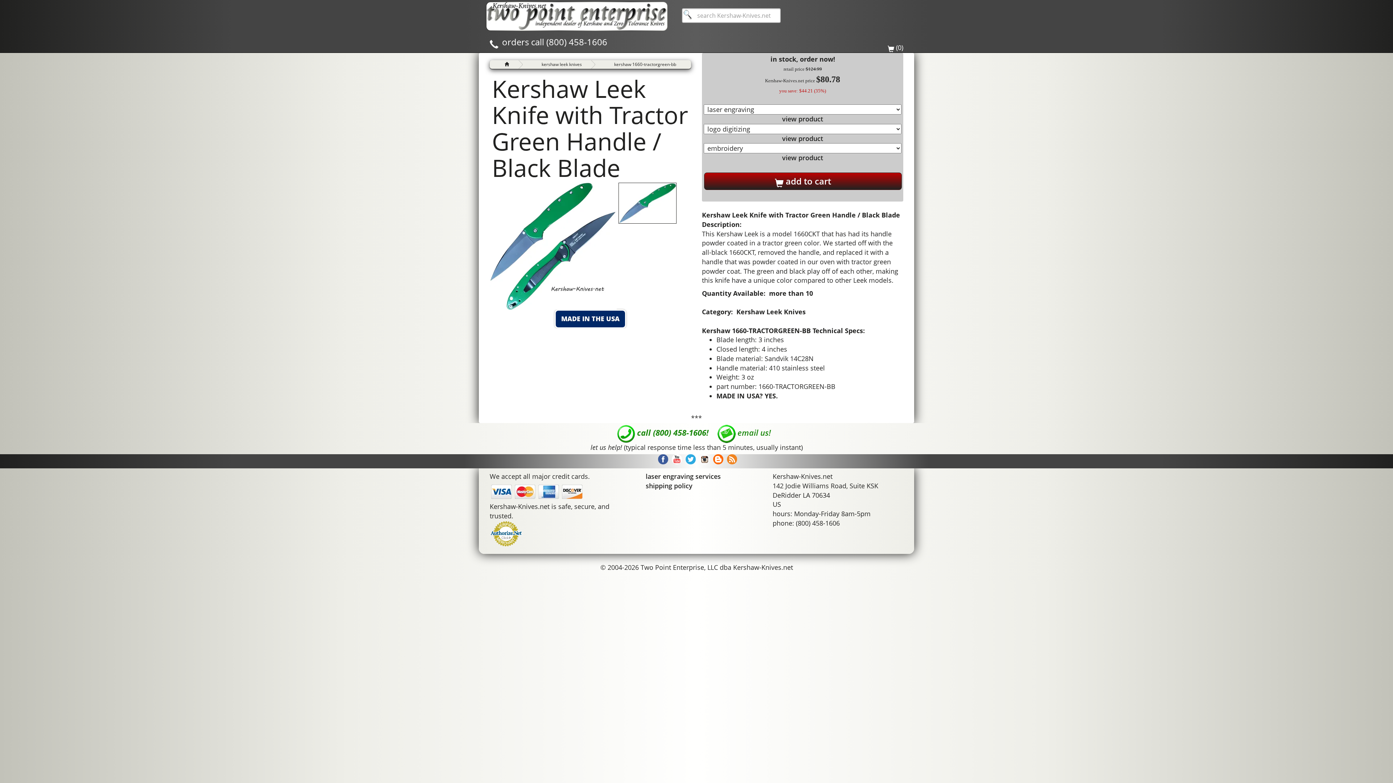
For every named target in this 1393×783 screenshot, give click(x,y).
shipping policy (669, 485)
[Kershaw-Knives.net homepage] (504, 64)
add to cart (807, 181)
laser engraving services (683, 476)
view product (802, 119)
